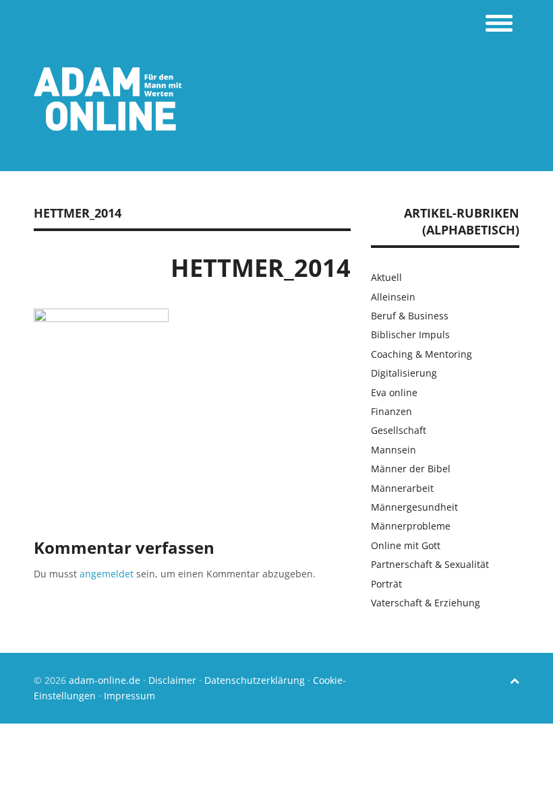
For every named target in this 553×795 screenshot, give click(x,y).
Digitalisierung (404, 373)
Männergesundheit (414, 507)
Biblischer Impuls (410, 334)
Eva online (394, 392)
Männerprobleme (410, 525)
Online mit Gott (405, 545)
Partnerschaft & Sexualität (430, 564)
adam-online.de (106, 680)
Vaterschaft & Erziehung (425, 602)
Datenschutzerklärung (254, 680)
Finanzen (391, 411)
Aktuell (386, 277)
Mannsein (393, 449)
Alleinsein (393, 296)
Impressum (129, 695)
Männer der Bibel (410, 468)
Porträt (386, 583)
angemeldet (107, 573)
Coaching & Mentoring (421, 354)
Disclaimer (172, 680)
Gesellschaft (398, 430)
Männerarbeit (402, 488)
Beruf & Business (409, 315)
